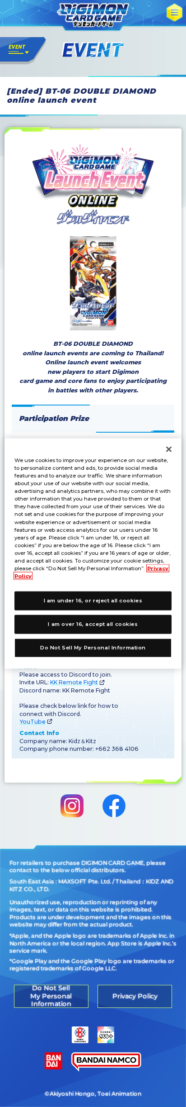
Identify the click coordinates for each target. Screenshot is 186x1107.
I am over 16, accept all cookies (93, 624)
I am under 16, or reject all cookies (93, 600)
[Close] (169, 449)
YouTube (32, 721)
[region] (93, 554)
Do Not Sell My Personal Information (93, 647)
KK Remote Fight (74, 682)
